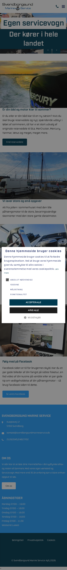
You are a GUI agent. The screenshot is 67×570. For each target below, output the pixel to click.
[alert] (33, 285)
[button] (33, 317)
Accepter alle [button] (33, 302)
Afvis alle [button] (33, 310)
